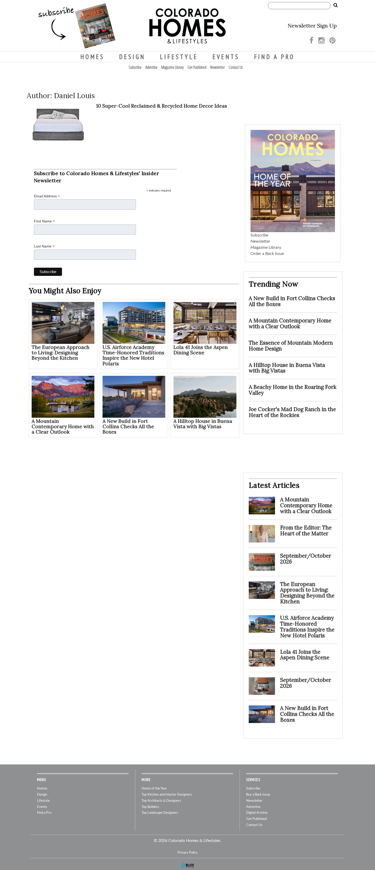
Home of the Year (154, 788)
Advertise (151, 67)
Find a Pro (274, 57)
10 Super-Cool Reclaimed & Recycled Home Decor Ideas (161, 106)
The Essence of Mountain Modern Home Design (291, 345)
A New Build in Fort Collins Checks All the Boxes (128, 426)
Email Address (47, 196)
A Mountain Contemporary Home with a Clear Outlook (63, 426)
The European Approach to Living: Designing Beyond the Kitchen (61, 352)
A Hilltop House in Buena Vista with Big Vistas (202, 424)
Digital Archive (257, 813)
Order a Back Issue (267, 254)
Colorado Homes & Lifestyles (187, 26)
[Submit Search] (335, 5)
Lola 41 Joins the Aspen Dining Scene (200, 350)
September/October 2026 (305, 558)
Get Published (197, 67)
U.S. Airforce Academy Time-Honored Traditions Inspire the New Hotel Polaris (133, 355)
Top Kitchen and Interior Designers (167, 794)
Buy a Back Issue (258, 794)
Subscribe (135, 67)
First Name (44, 221)
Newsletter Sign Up (312, 25)
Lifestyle (179, 57)
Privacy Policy (188, 852)
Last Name (44, 246)
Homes (92, 57)
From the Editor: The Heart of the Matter (306, 530)
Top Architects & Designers (161, 801)
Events (226, 57)
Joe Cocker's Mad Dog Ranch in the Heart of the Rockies (292, 412)
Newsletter (217, 67)
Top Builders (150, 807)
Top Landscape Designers (160, 813)
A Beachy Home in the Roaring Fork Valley (292, 389)
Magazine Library (172, 67)
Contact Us (236, 67)
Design (132, 57)
